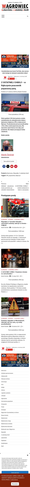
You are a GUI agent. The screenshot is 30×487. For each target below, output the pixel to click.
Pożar (2, 407)
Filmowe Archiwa (5, 379)
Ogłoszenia (4, 398)
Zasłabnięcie (4, 443)
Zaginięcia (3, 440)
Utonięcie (3, 409)
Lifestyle (3, 395)
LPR (7, 175)
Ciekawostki (4, 376)
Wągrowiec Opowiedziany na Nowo (10, 412)
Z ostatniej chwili (24, 173)
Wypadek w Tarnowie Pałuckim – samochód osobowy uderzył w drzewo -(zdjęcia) (14, 223)
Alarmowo (10, 173)
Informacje (4, 381)
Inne (2, 384)
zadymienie (4, 437)
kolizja (2, 387)
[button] (27, 455)
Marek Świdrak (22, 91)
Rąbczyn (18, 175)
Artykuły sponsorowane (7, 373)
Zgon (2, 446)
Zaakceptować (15, 472)
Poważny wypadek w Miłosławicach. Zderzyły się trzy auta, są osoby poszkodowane (12, 322)
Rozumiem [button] (15, 484)
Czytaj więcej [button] (14, 479)
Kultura (3, 390)
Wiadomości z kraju (6, 421)
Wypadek (15, 173)
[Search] (27, 16)
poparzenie (12, 175)
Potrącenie (4, 404)
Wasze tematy (4, 415)
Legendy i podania (5, 393)
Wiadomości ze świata (6, 423)
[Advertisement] (15, 34)
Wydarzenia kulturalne (6, 426)
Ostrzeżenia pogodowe (7, 401)
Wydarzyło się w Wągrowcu (8, 429)
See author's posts (9, 161)
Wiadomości (4, 418)
